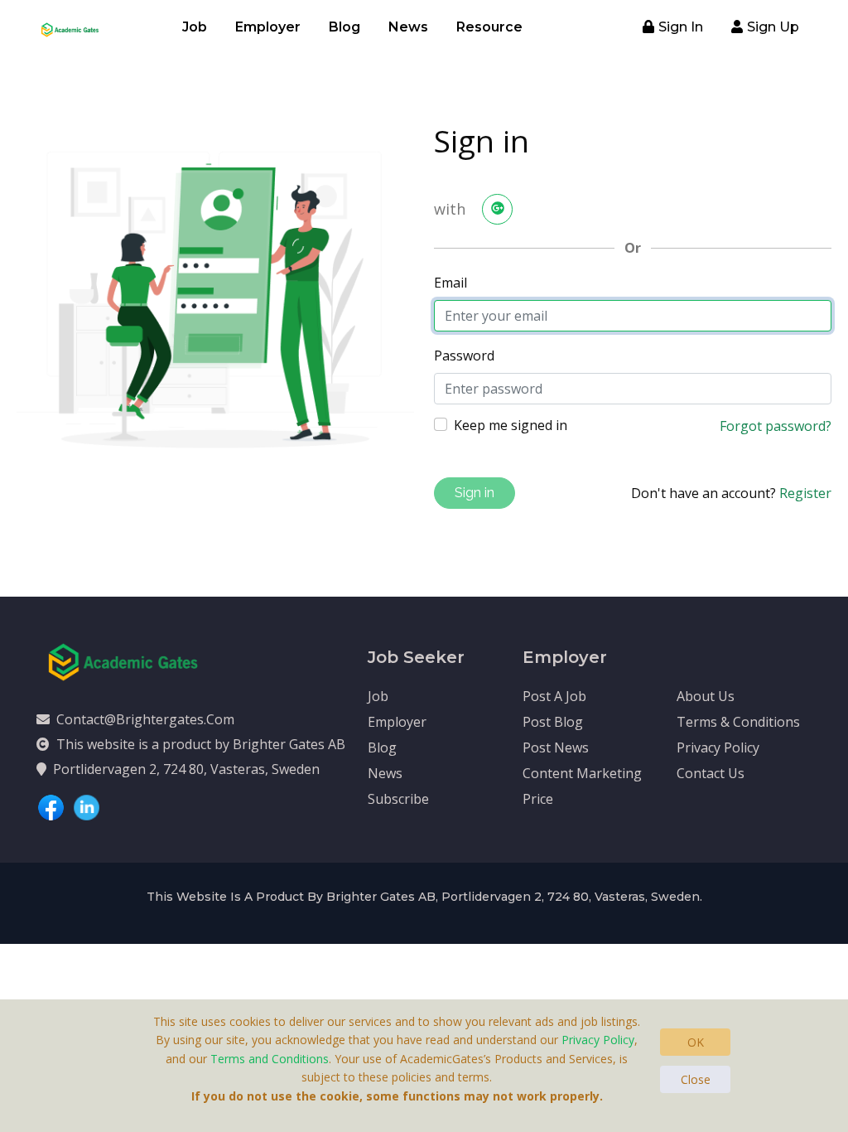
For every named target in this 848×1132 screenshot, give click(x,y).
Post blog (553, 722)
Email (450, 282)
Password (464, 355)
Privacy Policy (718, 747)
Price (538, 799)
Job (194, 27)
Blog (344, 27)
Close (696, 1079)
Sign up (773, 27)
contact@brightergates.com (145, 719)
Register (805, 493)
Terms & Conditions (738, 722)
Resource (489, 27)
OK (695, 1042)
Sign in (680, 27)
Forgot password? (775, 426)
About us (706, 696)
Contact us (710, 773)
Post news (556, 747)
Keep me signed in (510, 425)
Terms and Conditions (269, 1059)
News (408, 27)
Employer (268, 27)
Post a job (554, 696)
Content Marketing (582, 773)
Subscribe (398, 799)
